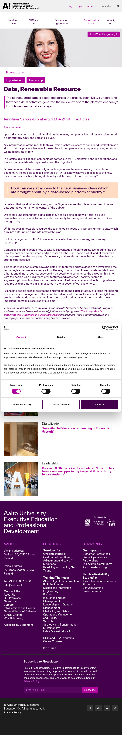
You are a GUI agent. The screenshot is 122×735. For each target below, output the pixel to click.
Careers (9, 604)
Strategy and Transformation (60, 624)
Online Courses (52, 641)
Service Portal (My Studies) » (96, 575)
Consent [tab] (21, 337)
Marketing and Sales (56, 611)
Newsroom (10, 601)
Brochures (49, 647)
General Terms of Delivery (20, 611)
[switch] (46, 391)
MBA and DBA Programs (58, 637)
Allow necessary (22, 404)
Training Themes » (56, 577)
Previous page (15, 72)
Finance (48, 594)
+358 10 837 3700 (20, 581)
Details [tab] (61, 337)
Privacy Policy (12, 712)
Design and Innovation (57, 587)
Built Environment (54, 584)
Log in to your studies (81, 5)
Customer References (96, 553)
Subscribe (90, 690)
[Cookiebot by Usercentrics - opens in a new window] (104, 328)
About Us (9, 594)
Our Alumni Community (97, 563)
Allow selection (61, 404)
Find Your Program (102, 34)
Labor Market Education (58, 631)
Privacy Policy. (32, 681)
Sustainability (51, 627)
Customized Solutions (56, 557)
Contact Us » (13, 591)
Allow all (99, 404)
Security (48, 621)
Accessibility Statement (18, 624)
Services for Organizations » (54, 552)
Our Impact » (92, 550)
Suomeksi (106, 6)
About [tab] (100, 337)
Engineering (50, 591)
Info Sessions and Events (19, 607)
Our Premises (12, 597)
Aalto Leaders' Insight (91, 22)
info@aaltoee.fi (13, 585)
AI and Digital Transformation (61, 581)
